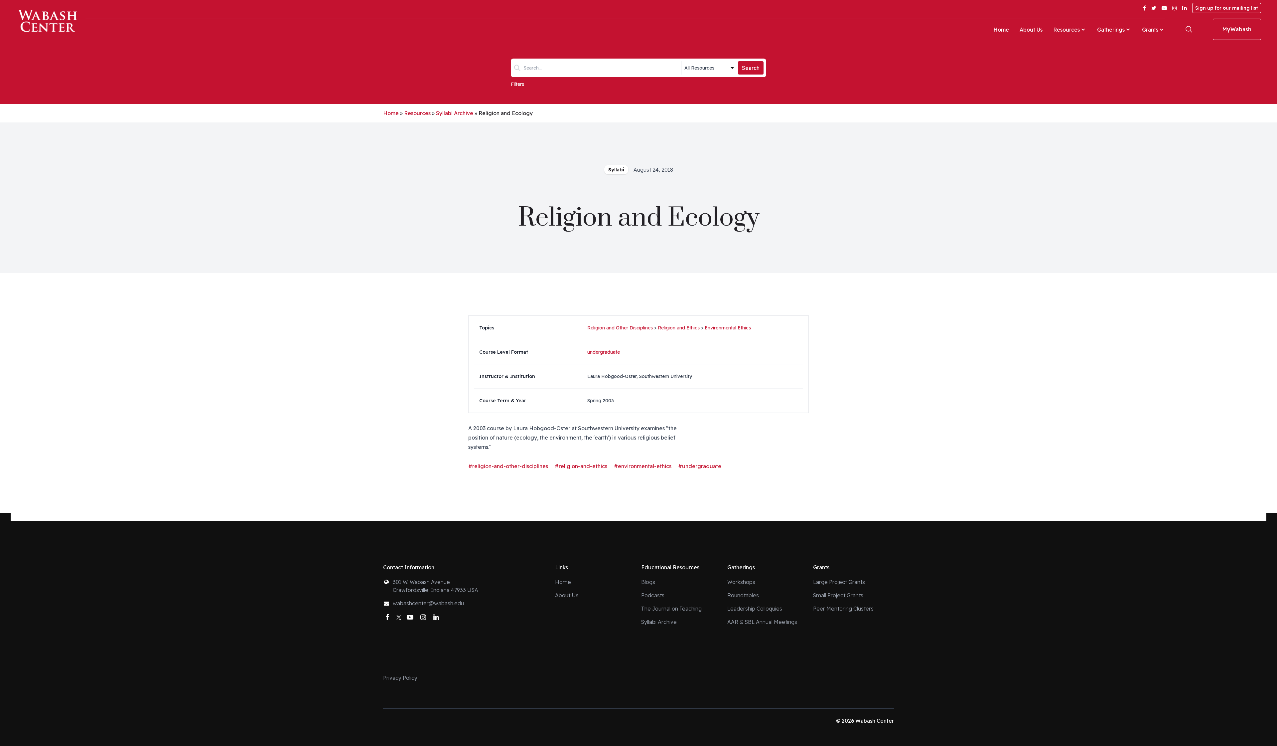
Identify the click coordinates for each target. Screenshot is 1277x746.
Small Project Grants (838, 595)
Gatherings (1111, 29)
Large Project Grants (839, 582)
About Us (1031, 29)
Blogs (648, 582)
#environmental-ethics (642, 466)
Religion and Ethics (679, 328)
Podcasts (652, 595)
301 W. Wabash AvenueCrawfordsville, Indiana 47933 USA (435, 586)
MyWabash (1236, 29)
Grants (1150, 29)
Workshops (741, 582)
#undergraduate (699, 466)
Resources (1066, 29)
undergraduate (603, 352)
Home (1001, 29)
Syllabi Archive (454, 113)
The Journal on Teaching (671, 608)
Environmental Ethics (728, 328)
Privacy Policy (400, 677)
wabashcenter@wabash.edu (428, 603)
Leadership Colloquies (754, 608)
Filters (517, 84)
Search (751, 68)
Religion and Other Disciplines (620, 328)
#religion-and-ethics (581, 466)
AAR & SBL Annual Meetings (762, 622)
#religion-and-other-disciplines (508, 466)
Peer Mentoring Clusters (843, 608)
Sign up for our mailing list (1226, 8)
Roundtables (743, 595)
